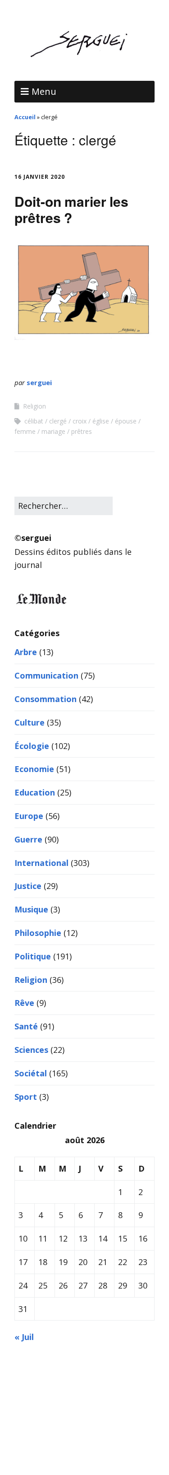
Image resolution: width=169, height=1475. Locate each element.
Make (47, 1417)
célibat (33, 421)
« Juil (24, 1336)
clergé (58, 421)
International (41, 862)
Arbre (25, 652)
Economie (34, 768)
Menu (44, 91)
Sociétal (30, 1073)
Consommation (45, 698)
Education (34, 792)
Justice (27, 885)
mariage (53, 431)
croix (80, 421)
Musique (31, 909)
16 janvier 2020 (39, 177)
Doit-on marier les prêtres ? (71, 209)
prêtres (81, 431)
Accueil (25, 117)
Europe (28, 815)
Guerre (28, 839)
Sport (25, 1096)
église (100, 421)
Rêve (24, 1002)
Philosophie (37, 932)
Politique (32, 956)
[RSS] (84, 1448)
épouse (126, 421)
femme (25, 431)
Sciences (31, 1049)
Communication (46, 675)
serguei (39, 382)
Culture (29, 722)
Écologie (31, 745)
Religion (34, 406)
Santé (26, 1026)
